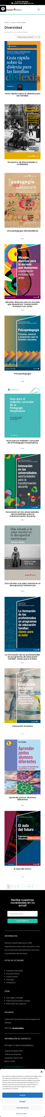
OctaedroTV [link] (11, 982)
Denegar (22, 1101)
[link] (3, 9)
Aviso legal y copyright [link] (14, 998)
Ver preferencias (22, 1108)
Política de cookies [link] (21, 1113)
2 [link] (11, 886)
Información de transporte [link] (16, 1004)
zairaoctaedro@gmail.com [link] (14, 1066)
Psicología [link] (10, 979)
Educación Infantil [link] (13, 973)
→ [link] (36, 886)
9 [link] (32, 886)
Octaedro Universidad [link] (14, 970)
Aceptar (22, 1095)
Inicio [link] (6, 22)
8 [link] (28, 886)
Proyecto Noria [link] (12, 976)
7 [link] (25, 886)
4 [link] (18, 886)
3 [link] (14, 886)
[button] (41, 1072)
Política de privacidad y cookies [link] (18, 1001)
